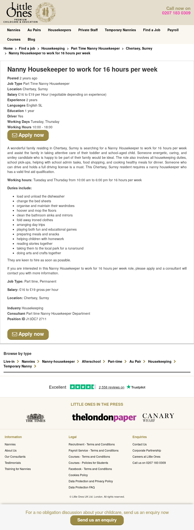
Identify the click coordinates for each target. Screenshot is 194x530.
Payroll (173, 29)
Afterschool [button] (92, 361)
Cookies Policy (78, 475)
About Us (11, 450)
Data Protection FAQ (82, 487)
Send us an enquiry (97, 520)
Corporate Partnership (146, 450)
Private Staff (88, 29)
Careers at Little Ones (146, 456)
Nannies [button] (29, 361)
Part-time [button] (115, 361)
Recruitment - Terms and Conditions (92, 444)
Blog (31, 39)
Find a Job (151, 29)
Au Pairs (34, 29)
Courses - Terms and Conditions (89, 456)
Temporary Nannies (120, 29)
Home (8, 48)
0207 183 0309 (176, 12)
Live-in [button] (10, 361)
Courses (14, 39)
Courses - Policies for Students (88, 463)
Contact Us (139, 444)
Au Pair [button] (135, 361)
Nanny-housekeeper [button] (59, 361)
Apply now (30, 134)
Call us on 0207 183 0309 (149, 463)
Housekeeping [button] (160, 361)
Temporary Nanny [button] (18, 366)
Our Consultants (15, 456)
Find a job (27, 48)
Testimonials (13, 463)
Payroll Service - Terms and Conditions (94, 450)
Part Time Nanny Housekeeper (95, 48)
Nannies (13, 29)
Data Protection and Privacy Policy (91, 481)
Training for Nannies (18, 469)
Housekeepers (59, 29)
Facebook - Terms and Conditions (90, 469)
